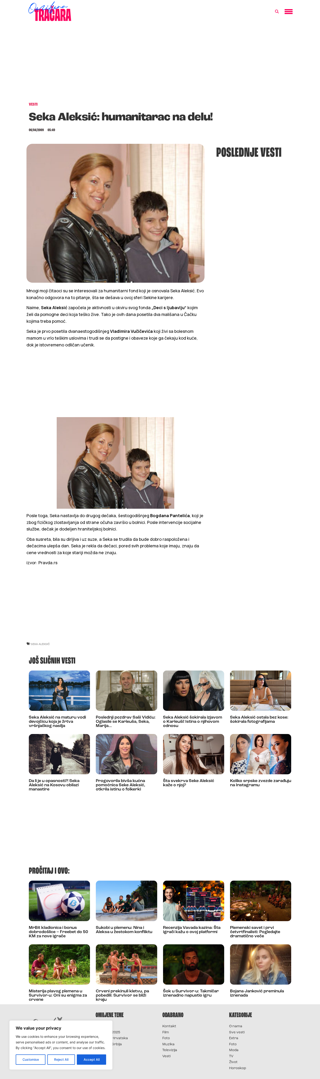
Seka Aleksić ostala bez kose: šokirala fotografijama (259, 720)
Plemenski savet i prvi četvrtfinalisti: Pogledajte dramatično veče (255, 932)
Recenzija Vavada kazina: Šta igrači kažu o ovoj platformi (191, 930)
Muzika (168, 1044)
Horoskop (237, 1068)
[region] (60, 1045)
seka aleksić (40, 643)
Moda (233, 1050)
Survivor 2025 (108, 1032)
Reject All (61, 1059)
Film (165, 1032)
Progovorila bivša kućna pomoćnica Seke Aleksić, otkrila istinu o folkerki (120, 785)
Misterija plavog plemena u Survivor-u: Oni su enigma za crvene (58, 995)
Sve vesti (237, 1032)
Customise (30, 1059)
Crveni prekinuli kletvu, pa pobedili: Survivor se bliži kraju (122, 995)
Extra (233, 1038)
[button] (277, 11)
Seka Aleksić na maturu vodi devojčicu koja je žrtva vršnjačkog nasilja (57, 722)
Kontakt (169, 1026)
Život (233, 1062)
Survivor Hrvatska (112, 1038)
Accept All (92, 1059)
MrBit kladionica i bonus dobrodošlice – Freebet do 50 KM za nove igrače (58, 932)
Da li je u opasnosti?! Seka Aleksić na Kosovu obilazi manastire (54, 785)
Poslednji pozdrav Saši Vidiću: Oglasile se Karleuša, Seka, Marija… (126, 722)
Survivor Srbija (109, 1044)
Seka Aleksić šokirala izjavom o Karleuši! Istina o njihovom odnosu (192, 722)
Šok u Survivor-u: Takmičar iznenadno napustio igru (191, 993)
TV (231, 1056)
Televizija (169, 1050)
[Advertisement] (160, 64)
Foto (166, 1038)
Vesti (166, 1056)
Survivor (103, 1026)
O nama (235, 1026)
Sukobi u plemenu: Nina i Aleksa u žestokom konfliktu (124, 930)
